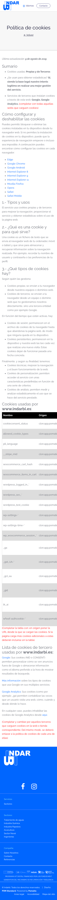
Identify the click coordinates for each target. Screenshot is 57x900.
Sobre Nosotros (11, 853)
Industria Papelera (12, 827)
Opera (10, 187)
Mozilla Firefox (15, 183)
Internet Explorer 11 (18, 179)
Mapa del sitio (48, 894)
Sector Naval (10, 833)
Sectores (8, 804)
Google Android (16, 167)
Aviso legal (19, 894)
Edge (10, 159)
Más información (11, 680)
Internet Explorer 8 (17, 171)
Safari (10, 191)
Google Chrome (16, 163)
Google (6, 657)
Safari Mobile (14, 195)
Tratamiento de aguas (14, 820)
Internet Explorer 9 (17, 175)
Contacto (8, 856)
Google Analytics (11, 691)
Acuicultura (9, 830)
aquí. (44, 714)
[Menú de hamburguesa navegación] (53, 5)
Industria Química (12, 823)
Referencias (9, 859)
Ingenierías (9, 837)
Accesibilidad (33, 894)
